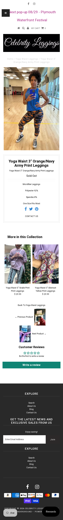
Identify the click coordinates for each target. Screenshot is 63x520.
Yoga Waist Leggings (27, 59)
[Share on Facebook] (26, 210)
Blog (31, 409)
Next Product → (39, 334)
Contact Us (31, 412)
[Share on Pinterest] (36, 210)
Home (10, 59)
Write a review (31, 365)
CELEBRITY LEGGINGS (36, 508)
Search (31, 403)
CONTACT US (31, 216)
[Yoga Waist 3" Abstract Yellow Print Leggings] (45, 283)
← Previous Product (24, 317)
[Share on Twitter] (31, 210)
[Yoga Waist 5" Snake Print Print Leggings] (18, 283)
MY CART (38, 28)
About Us (31, 406)
